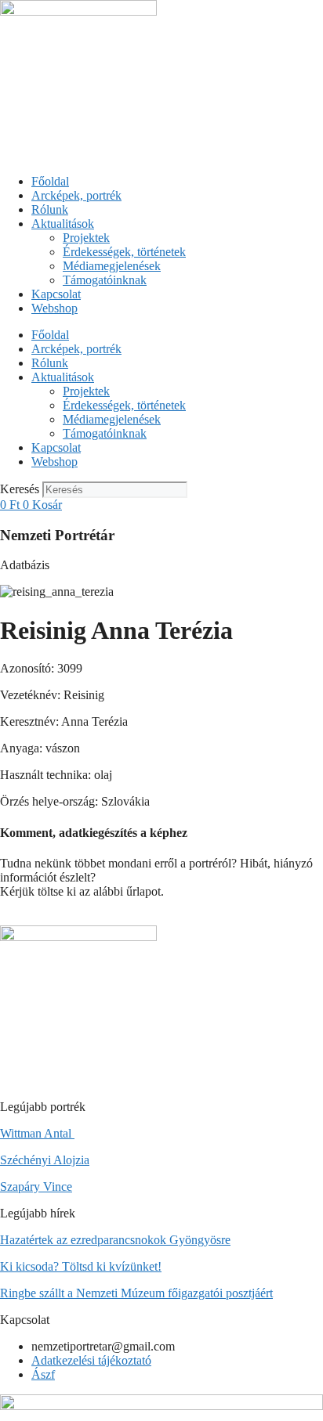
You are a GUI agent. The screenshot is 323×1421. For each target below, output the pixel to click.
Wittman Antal (37, 1133)
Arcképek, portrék (76, 195)
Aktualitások (62, 223)
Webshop (54, 308)
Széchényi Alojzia (44, 1160)
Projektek (86, 237)
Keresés (19, 489)
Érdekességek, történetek (124, 251)
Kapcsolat (56, 294)
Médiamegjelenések (112, 265)
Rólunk (49, 209)
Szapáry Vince (36, 1186)
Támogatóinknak (105, 280)
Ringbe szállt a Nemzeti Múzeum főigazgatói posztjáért (136, 1293)
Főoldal (50, 181)
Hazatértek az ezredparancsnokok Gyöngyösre (115, 1239)
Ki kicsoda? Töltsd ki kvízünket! (81, 1266)
